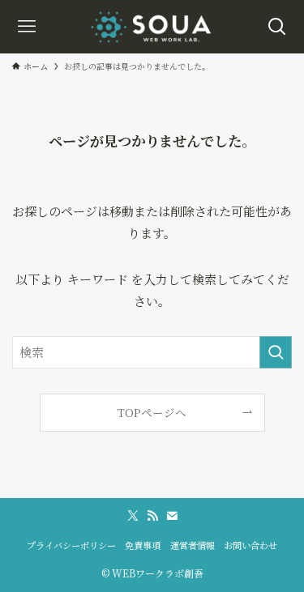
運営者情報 (192, 545)
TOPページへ (152, 412)
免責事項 (143, 545)
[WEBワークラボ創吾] (152, 26)
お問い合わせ (250, 545)
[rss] (152, 516)
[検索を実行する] (275, 352)
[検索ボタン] (277, 26)
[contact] (172, 516)
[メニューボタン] (27, 26)
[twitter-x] (133, 516)
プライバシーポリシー (71, 545)
